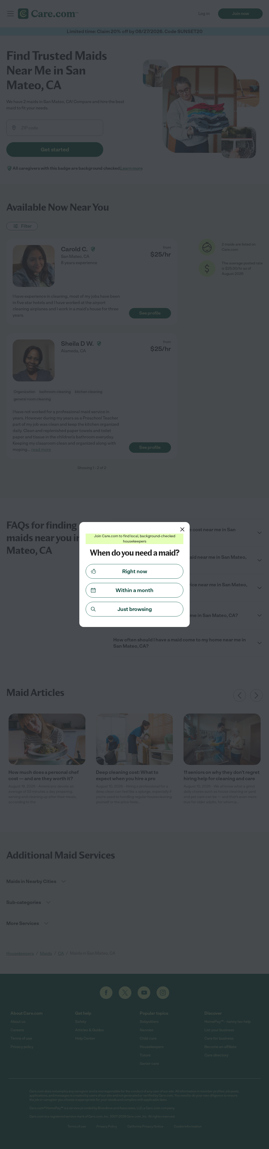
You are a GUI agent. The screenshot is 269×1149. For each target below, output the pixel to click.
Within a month (134, 590)
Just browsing (134, 609)
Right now (134, 571)
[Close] (182, 529)
